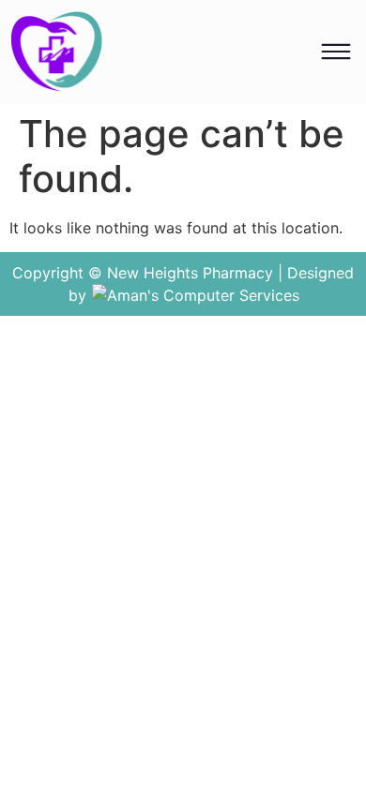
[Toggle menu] (336, 51)
